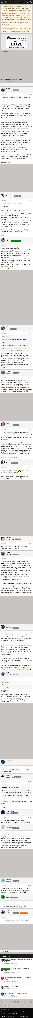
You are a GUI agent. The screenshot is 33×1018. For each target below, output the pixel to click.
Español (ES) (5, 1009)
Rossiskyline (7, 963)
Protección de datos (21, 1012)
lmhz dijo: (4, 785)
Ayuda (13, 1013)
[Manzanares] (16, 42)
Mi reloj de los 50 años (11, 987)
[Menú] (2, 2)
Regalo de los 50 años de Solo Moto (16, 993)
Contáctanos (4, 1012)
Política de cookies (5, 1013)
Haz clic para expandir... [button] (16, 350)
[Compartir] (29, 95)
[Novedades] (27, 1)
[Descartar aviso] (30, 6)
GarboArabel (7, 981)
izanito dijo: (5, 336)
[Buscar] (31, 1)
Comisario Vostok (8, 972)
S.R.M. (5, 995)
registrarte (5, 24)
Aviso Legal (12, 1012)
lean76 (6, 988)
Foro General (14, 963)
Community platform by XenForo (14, 1016)
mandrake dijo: (5, 682)
